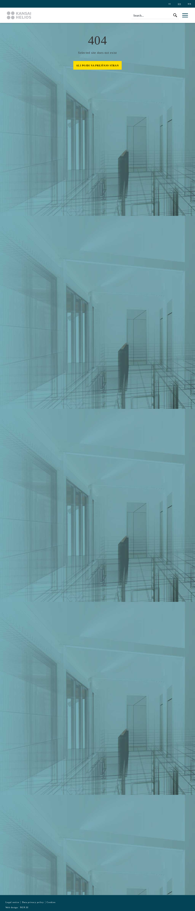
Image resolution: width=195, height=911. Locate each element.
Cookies (51, 902)
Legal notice (12, 902)
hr (189, 4)
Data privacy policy (33, 902)
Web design (12, 907)
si (170, 4)
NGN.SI (24, 907)
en (179, 4)
